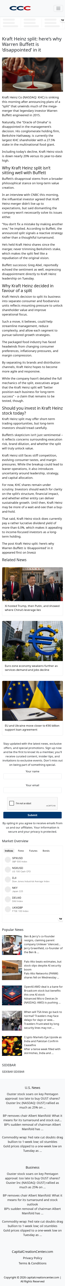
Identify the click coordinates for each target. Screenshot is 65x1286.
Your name (32, 771)
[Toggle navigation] (58, 8)
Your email (32, 785)
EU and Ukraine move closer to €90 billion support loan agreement (32, 727)
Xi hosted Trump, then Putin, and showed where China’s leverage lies (32, 608)
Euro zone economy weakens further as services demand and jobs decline (31, 668)
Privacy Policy (32, 1258)
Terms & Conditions (32, 1263)
